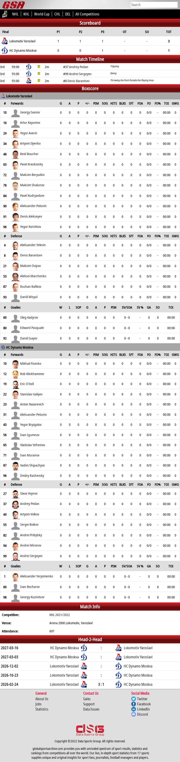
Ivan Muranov (29, 455)
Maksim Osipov (30, 265)
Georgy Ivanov (30, 112)
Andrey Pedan (29, 503)
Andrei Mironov (30, 545)
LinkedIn (143, 709)
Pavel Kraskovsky (31, 164)
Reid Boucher (29, 153)
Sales (86, 698)
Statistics (41, 709)
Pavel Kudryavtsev (32, 195)
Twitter (142, 698)
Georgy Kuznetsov (32, 596)
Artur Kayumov (30, 122)
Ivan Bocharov (30, 586)
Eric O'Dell (27, 383)
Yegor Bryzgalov (30, 424)
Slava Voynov (29, 493)
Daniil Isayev (28, 338)
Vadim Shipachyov (32, 465)
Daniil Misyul (29, 296)
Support (89, 704)
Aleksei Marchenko (33, 275)
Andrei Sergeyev (31, 555)
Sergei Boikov (29, 524)
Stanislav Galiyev (31, 394)
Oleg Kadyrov (29, 317)
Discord (142, 714)
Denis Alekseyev (31, 216)
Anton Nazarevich (32, 404)
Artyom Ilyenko (30, 143)
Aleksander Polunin (33, 205)
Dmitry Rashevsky (32, 475)
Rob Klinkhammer (32, 373)
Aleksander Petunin (33, 414)
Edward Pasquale (32, 327)
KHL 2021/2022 (59, 614)
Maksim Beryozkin (32, 174)
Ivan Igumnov (29, 434)
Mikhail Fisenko (30, 363)
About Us (41, 698)
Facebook (144, 704)
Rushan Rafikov (30, 286)
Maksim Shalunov (32, 184)
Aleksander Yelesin (33, 244)
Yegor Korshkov (30, 226)
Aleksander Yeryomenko (36, 576)
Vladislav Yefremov (32, 444)
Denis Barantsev (31, 255)
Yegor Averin (28, 133)
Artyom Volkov (29, 514)
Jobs (38, 704)
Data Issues (91, 709)
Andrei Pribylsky (31, 534)
